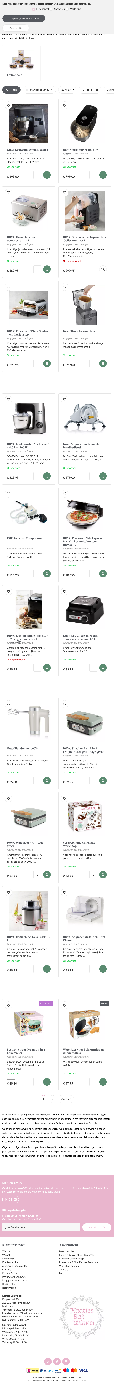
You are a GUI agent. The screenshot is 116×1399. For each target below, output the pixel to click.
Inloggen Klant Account (14, 1280)
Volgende (66, 1099)
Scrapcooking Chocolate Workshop (79, 844)
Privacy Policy (9, 1273)
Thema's (63, 1269)
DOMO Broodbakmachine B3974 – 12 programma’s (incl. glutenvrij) (28, 637)
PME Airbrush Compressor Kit (27, 538)
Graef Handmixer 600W (22, 748)
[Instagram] (66, 1361)
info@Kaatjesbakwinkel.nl (29, 1313)
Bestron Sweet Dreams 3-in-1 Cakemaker (26, 1051)
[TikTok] (57, 1361)
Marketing (75, 9)
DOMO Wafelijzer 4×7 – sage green (25, 844)
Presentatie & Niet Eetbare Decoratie (79, 1262)
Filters (14, 89)
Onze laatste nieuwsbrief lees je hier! (21, 1219)
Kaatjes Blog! (9, 1284)
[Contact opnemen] (6, 1199)
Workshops (8, 1258)
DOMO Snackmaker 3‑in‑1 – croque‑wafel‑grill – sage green (83, 750)
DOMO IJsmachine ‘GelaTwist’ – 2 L (28, 938)
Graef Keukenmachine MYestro (27, 149)
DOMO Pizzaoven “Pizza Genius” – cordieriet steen (28, 332)
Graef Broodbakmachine (79, 331)
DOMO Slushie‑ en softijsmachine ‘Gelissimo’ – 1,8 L (85, 238)
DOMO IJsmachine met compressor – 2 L (22, 238)
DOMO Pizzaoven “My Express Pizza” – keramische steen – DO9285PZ (83, 541)
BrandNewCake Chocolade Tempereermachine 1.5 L (80, 637)
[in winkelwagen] (47, 175)
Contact (6, 1269)
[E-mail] (15, 1199)
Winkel (6, 1255)
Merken (63, 1273)
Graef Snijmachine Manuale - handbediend (82, 445)
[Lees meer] (103, 269)
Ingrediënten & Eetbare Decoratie (77, 1255)
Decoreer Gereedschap (71, 1258)
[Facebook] (48, 1361)
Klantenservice (10, 1262)
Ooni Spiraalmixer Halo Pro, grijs (81, 149)
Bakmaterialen (67, 1251)
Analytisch (59, 9)
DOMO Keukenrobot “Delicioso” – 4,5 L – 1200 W (28, 445)
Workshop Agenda (69, 1265)
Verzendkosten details (69, 1377)
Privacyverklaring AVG (14, 1276)
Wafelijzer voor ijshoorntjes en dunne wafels (83, 1051)
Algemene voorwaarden (14, 1265)
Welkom (6, 1251)
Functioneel (42, 9)
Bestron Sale (14, 75)
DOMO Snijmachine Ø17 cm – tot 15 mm (84, 938)
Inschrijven (94, 1227)
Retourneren (9, 1287)
